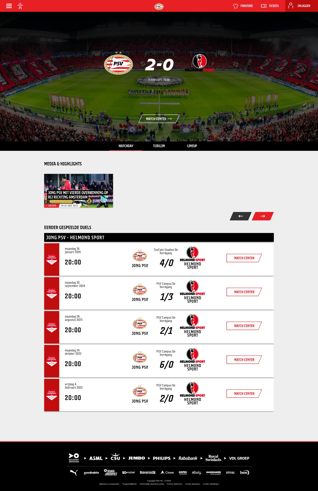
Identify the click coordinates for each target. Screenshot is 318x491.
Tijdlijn (159, 146)
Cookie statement (192, 484)
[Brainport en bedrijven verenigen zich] (159, 457)
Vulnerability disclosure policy (151, 484)
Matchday (126, 146)
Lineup (192, 146)
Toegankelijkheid (129, 484)
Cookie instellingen (211, 484)
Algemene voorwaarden (109, 484)
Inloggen (304, 6)
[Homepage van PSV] (159, 6)
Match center (156, 119)
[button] (9, 5)
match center (244, 258)
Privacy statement (174, 484)
